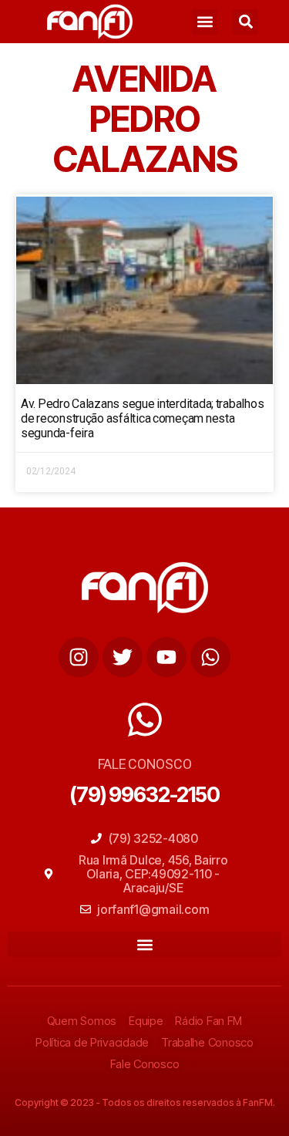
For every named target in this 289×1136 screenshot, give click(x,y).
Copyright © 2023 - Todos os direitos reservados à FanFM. (145, 1102)
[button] (204, 22)
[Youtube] (166, 657)
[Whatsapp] (210, 657)
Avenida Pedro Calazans (144, 118)
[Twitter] (122, 657)
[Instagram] (79, 657)
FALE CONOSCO (145, 764)
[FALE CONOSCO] (145, 719)
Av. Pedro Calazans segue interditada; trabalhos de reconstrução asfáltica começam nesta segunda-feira (142, 418)
